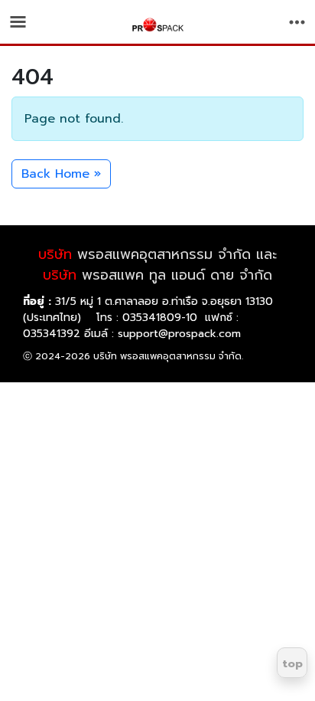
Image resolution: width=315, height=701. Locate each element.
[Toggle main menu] (18, 22)
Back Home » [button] (61, 174)
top (292, 664)
